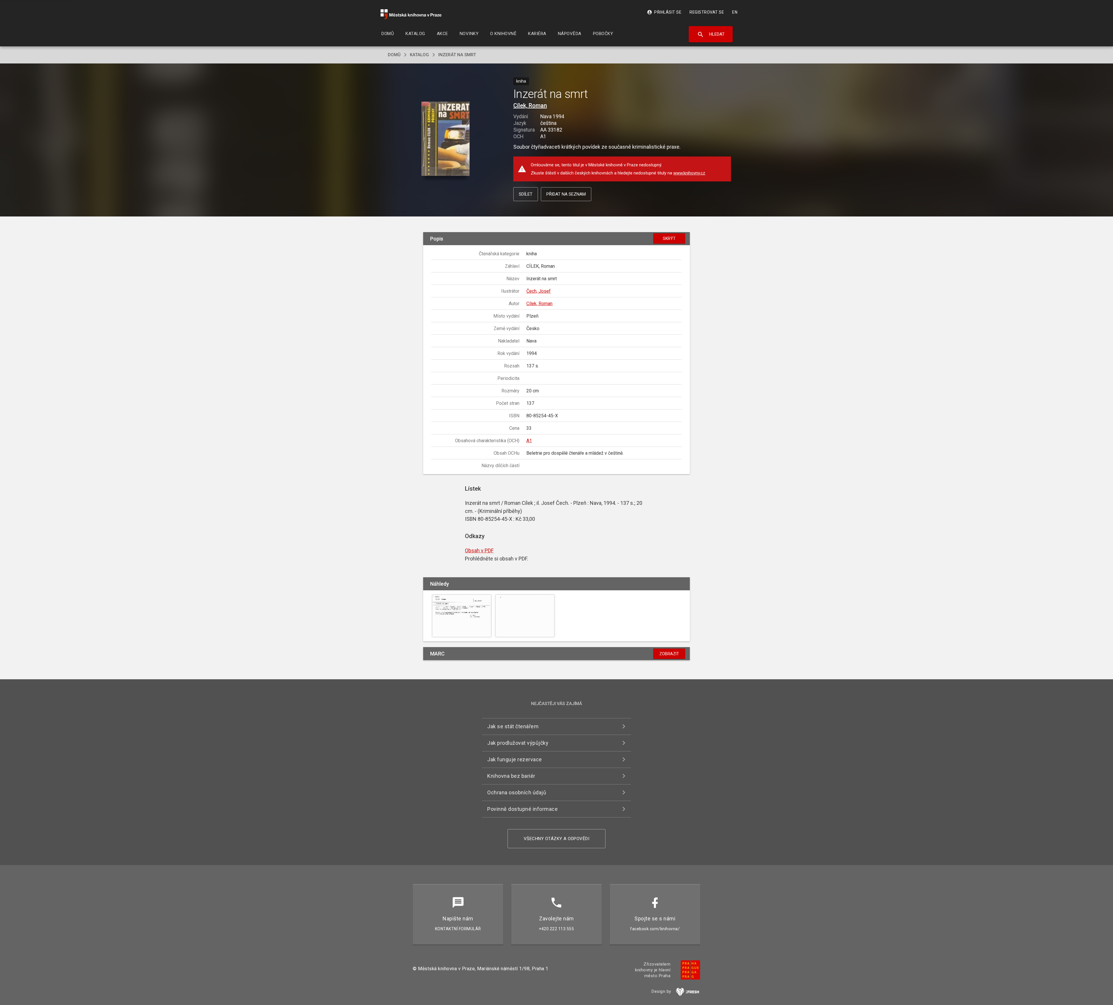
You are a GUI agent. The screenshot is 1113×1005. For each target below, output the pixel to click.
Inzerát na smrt (457, 54)
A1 (529, 440)
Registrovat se (707, 12)
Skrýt (669, 238)
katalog (419, 54)
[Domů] (411, 14)
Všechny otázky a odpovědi (557, 838)
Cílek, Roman (530, 105)
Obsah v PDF (479, 550)
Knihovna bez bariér (511, 776)
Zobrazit (669, 653)
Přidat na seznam (566, 194)
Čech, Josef (538, 291)
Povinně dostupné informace (522, 809)
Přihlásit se (664, 12)
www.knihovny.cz (689, 173)
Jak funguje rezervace (514, 759)
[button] (445, 139)
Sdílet (525, 194)
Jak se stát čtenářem (513, 726)
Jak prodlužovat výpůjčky (517, 743)
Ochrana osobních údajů (516, 792)
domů (394, 54)
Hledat (711, 34)
